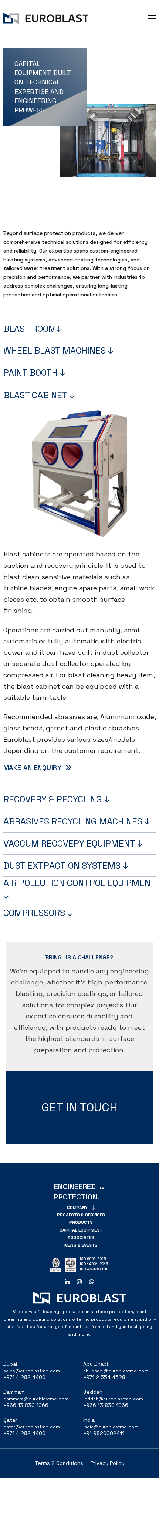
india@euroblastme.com (110, 1427)
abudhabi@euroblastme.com (115, 1371)
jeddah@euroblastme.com (113, 1399)
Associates (81, 1237)
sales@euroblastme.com (31, 1371)
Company (77, 1207)
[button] (79, 329)
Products (81, 1222)
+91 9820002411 (103, 1433)
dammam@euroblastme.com (35, 1399)
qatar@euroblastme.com (31, 1427)
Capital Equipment (81, 1230)
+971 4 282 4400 (24, 1377)
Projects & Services (81, 1215)
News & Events (81, 1245)
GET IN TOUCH (79, 1107)
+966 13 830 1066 (25, 1405)
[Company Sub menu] (93, 1207)
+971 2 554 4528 (104, 1377)
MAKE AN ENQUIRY (32, 767)
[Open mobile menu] (152, 18)
